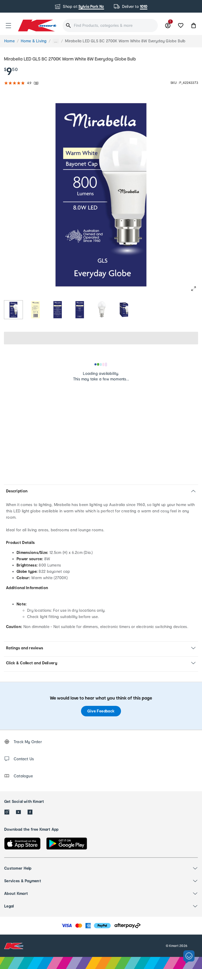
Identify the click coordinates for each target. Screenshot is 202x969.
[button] (8, 25)
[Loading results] (101, 364)
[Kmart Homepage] (36, 25)
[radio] (13, 309)
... (55, 41)
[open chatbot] (189, 957)
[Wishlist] (180, 25)
